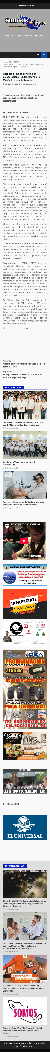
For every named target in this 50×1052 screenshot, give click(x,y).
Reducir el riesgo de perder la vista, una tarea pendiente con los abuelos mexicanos (25, 485)
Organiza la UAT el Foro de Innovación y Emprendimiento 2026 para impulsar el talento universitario (25, 969)
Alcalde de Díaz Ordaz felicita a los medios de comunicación (24, 364)
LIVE (44, 55)
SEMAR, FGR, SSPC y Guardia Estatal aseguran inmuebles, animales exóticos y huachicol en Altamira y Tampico (25, 884)
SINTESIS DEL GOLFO (12, 84)
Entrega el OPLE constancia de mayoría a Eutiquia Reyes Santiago (22, 374)
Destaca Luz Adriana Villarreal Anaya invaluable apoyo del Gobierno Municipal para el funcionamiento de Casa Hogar (25, 926)
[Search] (38, 54)
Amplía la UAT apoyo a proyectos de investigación (25, 445)
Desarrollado (40, 1043)
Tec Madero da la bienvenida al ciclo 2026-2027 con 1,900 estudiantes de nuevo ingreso (25, 405)
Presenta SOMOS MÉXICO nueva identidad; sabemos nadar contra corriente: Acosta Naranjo (25, 1011)
